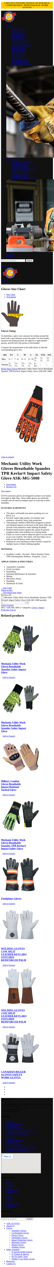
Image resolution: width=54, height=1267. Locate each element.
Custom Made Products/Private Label (21, 1131)
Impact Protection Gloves (22, 45)
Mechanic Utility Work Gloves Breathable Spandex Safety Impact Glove (13, 668)
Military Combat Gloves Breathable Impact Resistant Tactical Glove (11, 785)
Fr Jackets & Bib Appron (22, 162)
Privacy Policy (12, 1126)
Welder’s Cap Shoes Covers (23, 169)
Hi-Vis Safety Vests (20, 166)
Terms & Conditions (14, 1124)
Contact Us (11, 1192)
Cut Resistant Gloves (20, 41)
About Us (10, 1122)
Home (4, 369)
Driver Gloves (17, 38)
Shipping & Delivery (15, 1129)
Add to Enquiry (7, 605)
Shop (9, 369)
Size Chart (10, 294)
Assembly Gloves (19, 36)
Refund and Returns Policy (17, 1133)
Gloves (15, 369)
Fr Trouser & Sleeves (20, 164)
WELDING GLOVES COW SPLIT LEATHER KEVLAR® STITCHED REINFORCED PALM (14, 954)
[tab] (11, 484)
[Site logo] (9, 22)
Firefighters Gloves (19, 43)
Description (11, 297)
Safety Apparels (12, 1190)
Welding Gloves (18, 29)
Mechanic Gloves (19, 31)
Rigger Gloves (18, 34)
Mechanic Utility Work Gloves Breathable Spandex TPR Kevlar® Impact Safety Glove (13, 844)
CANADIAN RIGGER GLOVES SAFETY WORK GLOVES (13, 1074)
